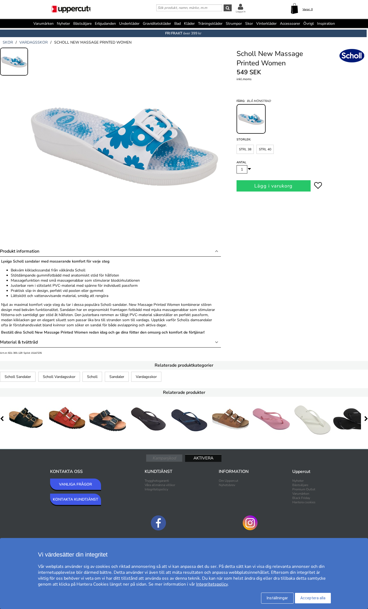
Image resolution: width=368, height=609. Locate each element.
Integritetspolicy (156, 489)
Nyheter (63, 23)
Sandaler (116, 376)
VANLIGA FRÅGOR (75, 484)
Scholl (92, 376)
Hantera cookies (303, 502)
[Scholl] (351, 61)
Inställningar (277, 598)
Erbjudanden (105, 23)
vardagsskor (33, 42)
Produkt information (19, 251)
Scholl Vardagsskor (59, 376)
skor (8, 42)
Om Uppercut (228, 481)
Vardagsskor (146, 376)
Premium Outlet (303, 489)
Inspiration (326, 23)
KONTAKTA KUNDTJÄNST (75, 499)
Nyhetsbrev (227, 485)
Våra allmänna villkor (160, 485)
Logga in (240, 11)
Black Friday (301, 498)
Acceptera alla (312, 598)
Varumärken (43, 23)
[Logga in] (240, 6)
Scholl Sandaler (18, 376)
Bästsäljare (82, 23)
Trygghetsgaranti (157, 481)
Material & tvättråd (19, 342)
